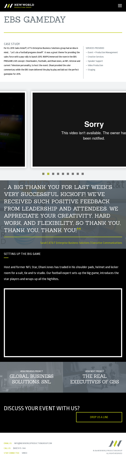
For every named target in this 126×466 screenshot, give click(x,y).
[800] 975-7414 (19, 448)
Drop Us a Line (99, 417)
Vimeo (24, 453)
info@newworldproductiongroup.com (33, 443)
